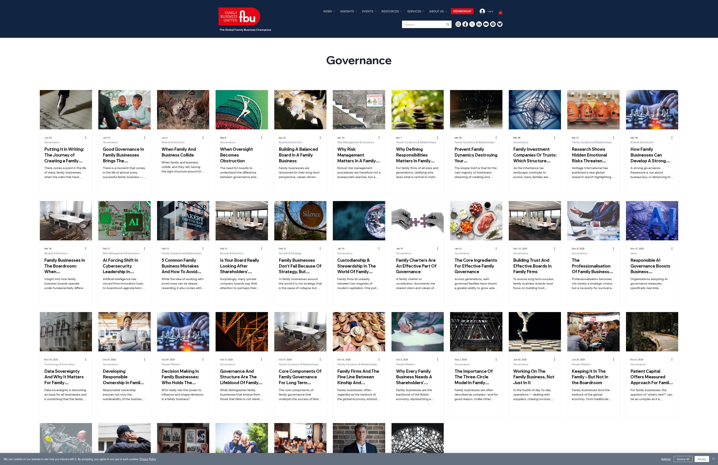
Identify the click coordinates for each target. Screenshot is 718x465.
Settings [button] (666, 459)
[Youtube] (486, 24)
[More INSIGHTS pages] (356, 11)
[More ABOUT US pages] (446, 11)
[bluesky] (500, 24)
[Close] (713, 459)
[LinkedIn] (479, 24)
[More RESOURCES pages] (401, 11)
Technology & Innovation (59, 364)
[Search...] (447, 24)
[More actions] (87, 137)
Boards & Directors (173, 142)
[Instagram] (458, 24)
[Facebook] (465, 24)
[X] (472, 24)
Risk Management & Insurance (355, 142)
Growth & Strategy (290, 253)
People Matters (171, 364)
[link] (500, 11)
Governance (51, 142)
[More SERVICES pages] (423, 11)
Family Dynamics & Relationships (416, 142)
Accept (702, 459)
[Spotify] (493, 24)
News (633, 253)
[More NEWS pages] (334, 11)
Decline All (683, 459)
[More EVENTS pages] (375, 11)
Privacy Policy (148, 459)
